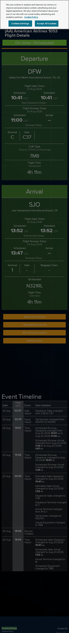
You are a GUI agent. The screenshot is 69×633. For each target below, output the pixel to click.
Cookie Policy (31, 17)
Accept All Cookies (46, 23)
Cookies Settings (20, 23)
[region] (34, 14)
